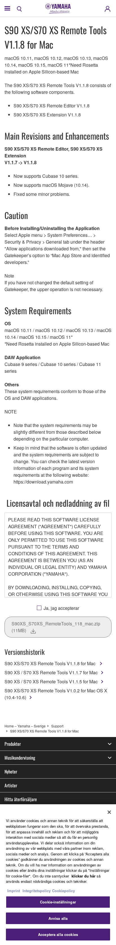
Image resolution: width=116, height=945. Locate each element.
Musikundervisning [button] (20, 757)
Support (57, 725)
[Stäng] (109, 812)
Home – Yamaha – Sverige (25, 725)
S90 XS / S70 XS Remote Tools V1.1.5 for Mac (51, 681)
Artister (11, 785)
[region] (58, 874)
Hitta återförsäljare (21, 799)
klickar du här (83, 876)
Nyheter (11, 771)
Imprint (13, 890)
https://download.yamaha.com (43, 481)
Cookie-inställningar (58, 902)
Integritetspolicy (37, 890)
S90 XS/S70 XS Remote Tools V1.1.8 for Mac (51, 663)
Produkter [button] (13, 743)
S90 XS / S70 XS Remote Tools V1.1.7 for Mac (51, 672)
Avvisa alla (58, 918)
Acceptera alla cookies (58, 934)
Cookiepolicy (63, 890)
